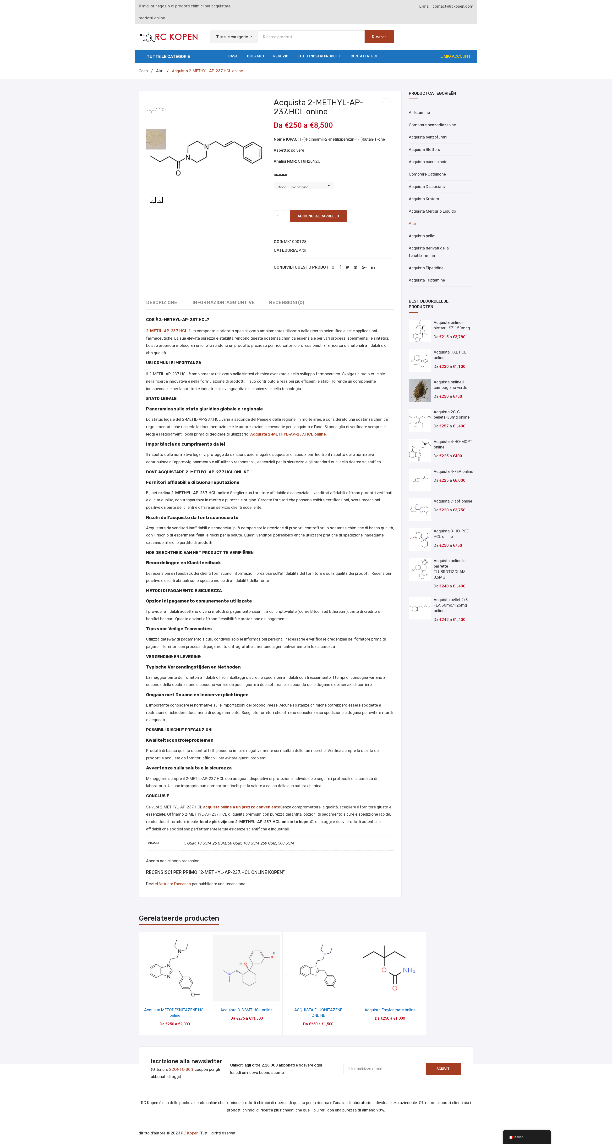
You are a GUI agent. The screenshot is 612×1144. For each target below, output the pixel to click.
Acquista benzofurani (428, 137)
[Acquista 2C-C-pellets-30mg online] (420, 420)
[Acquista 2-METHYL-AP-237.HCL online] (206, 158)
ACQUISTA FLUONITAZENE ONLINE (318, 1012)
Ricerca (379, 36)
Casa (233, 56)
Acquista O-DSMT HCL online (390, 102)
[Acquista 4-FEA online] (420, 480)
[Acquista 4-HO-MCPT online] (420, 450)
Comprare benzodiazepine (432, 124)
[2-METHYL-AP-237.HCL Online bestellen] (156, 139)
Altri (160, 70)
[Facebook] (340, 267)
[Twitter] (347, 267)
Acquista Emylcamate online (390, 1009)
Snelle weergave (175, 996)
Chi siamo (255, 56)
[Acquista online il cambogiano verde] (420, 390)
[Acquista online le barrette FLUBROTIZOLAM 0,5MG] (420, 569)
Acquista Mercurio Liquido (432, 211)
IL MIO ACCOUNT (455, 56)
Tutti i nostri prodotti (319, 56)
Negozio (280, 56)
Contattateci (364, 56)
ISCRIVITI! (443, 1069)
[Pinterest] (355, 267)
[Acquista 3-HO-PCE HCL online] (420, 539)
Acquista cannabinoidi (428, 161)
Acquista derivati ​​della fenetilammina (429, 252)
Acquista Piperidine (426, 267)
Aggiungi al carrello (318, 216)
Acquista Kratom (424, 198)
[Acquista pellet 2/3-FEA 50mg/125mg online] (420, 608)
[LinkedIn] (373, 267)
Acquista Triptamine (427, 280)
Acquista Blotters (424, 149)
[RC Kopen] (168, 36)
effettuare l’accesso (173, 883)
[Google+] (364, 267)
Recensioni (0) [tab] (286, 302)
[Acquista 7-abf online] (420, 509)
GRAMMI (280, 175)
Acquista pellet (422, 235)
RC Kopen (189, 1133)
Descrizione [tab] (161, 302)
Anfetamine (419, 112)
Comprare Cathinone (427, 174)
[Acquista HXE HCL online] (420, 360)
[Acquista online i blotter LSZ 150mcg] (420, 331)
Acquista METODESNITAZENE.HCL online (382, 102)
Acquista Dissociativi (428, 186)
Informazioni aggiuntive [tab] (223, 302)
